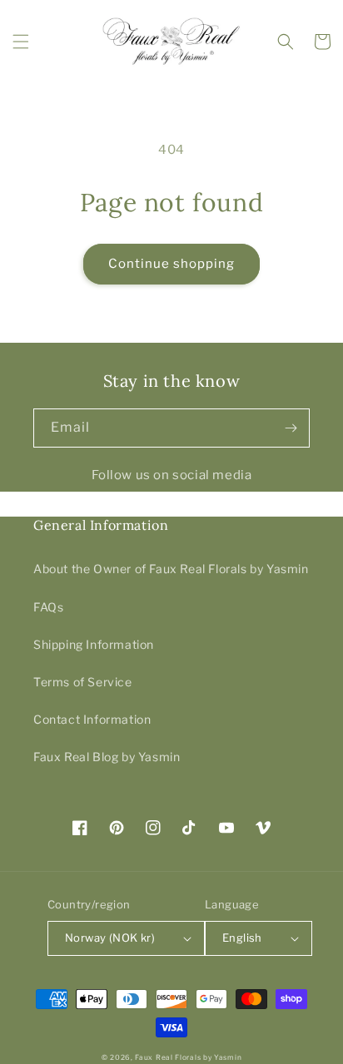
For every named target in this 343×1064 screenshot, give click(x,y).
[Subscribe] (290, 428)
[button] (20, 41)
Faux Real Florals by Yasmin (188, 1057)
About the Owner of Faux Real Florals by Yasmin (171, 569)
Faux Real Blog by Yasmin (106, 757)
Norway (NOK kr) (110, 937)
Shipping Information (93, 644)
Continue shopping (171, 263)
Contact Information (92, 719)
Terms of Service (82, 682)
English (242, 937)
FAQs (48, 607)
